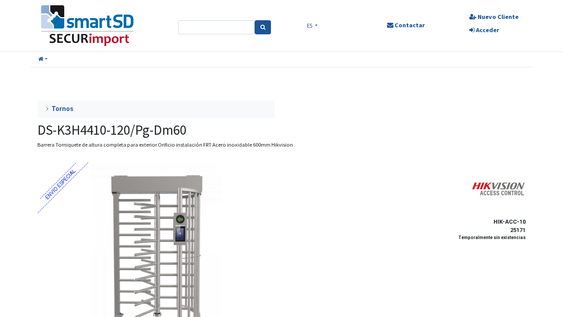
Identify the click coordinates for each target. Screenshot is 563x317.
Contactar (409, 25)
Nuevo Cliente (497, 17)
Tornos (62, 109)
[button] (43, 59)
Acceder (487, 30)
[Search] (263, 27)
